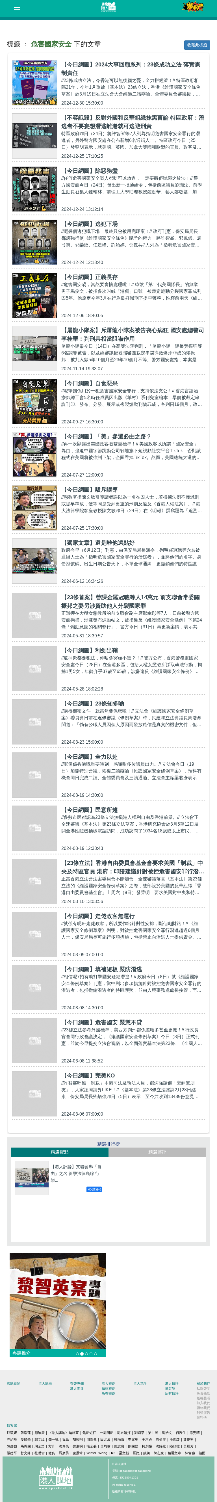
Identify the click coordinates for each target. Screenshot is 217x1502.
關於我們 (203, 1384)
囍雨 (202, 1453)
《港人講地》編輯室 (63, 1433)
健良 (51, 1453)
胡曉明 (78, 1440)
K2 (113, 1453)
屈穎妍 (12, 1433)
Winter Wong (96, 1453)
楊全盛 (91, 1446)
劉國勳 (133, 1446)
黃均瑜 (105, 1446)
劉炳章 (139, 1433)
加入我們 (203, 1403)
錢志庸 (119, 1446)
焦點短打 (89, 1433)
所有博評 (172, 1393)
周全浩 (39, 1446)
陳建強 (12, 1446)
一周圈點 (106, 1433)
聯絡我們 (203, 1408)
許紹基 (12, 1440)
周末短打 (124, 1433)
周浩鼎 (91, 1440)
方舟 (51, 1446)
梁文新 (124, 1453)
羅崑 (136, 1453)
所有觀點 (108, 1393)
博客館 (170, 1389)
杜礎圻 (39, 1453)
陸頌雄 (175, 1446)
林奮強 (190, 1453)
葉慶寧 (188, 1440)
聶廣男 (64, 1453)
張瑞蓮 (26, 1433)
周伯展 (161, 1440)
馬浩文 (167, 1433)
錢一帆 (53, 1440)
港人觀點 (108, 1384)
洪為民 (64, 1446)
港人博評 (172, 1384)
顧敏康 (39, 1433)
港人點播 (45, 1384)
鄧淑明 (78, 1446)
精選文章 (174, 1453)
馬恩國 (26, 1446)
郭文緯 (39, 1440)
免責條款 (203, 1393)
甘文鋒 (26, 1453)
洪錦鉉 (161, 1446)
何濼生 (181, 1433)
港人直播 (77, 1389)
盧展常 (78, 1453)
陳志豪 (159, 1453)
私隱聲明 (203, 1389)
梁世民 (153, 1433)
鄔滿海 (119, 1440)
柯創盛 (147, 1446)
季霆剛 (133, 1440)
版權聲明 (203, 1398)
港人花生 (140, 1384)
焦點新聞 (13, 1384)
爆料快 (202, 1417)
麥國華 (26, 1440)
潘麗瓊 (175, 1440)
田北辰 (105, 1440)
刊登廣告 (203, 1413)
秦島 (65, 1440)
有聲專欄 (77, 1384)
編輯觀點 (108, 1389)
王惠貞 (147, 1440)
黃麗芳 (188, 1446)
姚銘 (146, 1453)
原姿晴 (195, 1433)
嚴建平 (12, 1453)
